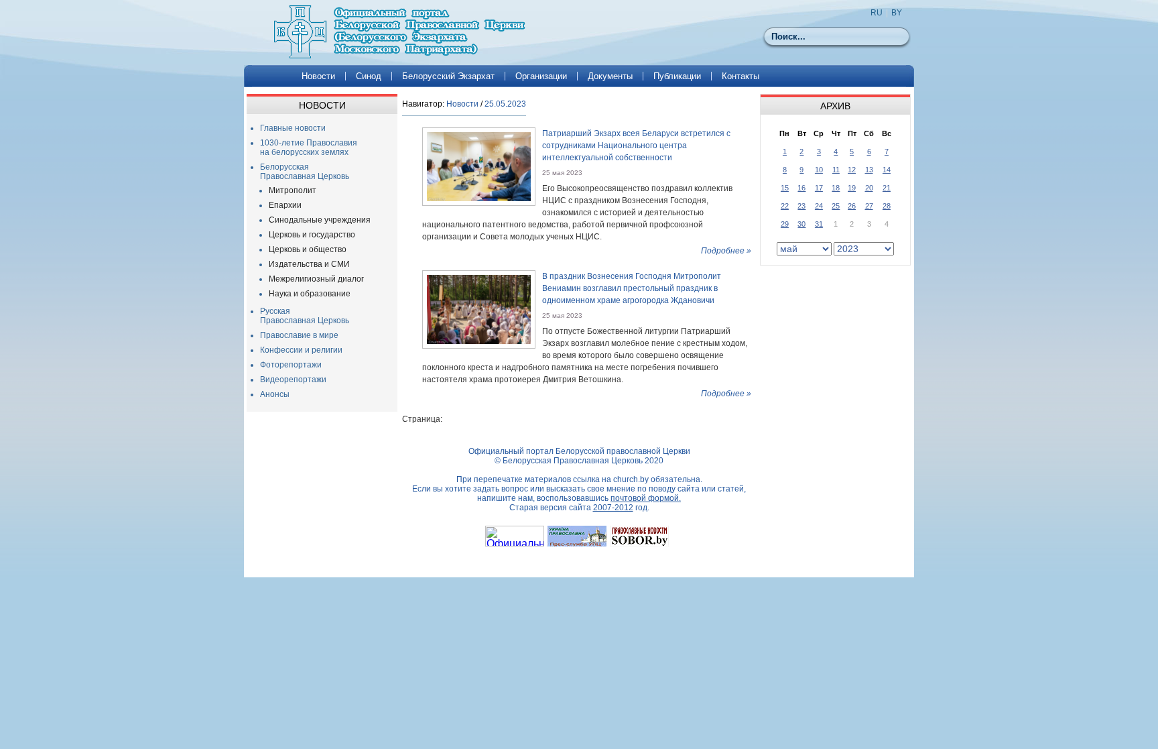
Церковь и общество (307, 249)
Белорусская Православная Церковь (304, 171)
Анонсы (275, 394)
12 (852, 170)
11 (836, 170)
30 (801, 224)
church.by (631, 479)
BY (896, 12)
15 (785, 188)
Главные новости (293, 128)
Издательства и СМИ (309, 264)
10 (819, 170)
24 (819, 206)
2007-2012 (613, 507)
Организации (541, 76)
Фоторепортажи (291, 364)
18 (836, 188)
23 (801, 206)
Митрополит (292, 190)
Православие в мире (299, 335)
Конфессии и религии (301, 350)
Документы (610, 76)
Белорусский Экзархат (448, 76)
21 (887, 188)
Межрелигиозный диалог (316, 279)
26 (852, 206)
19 (852, 188)
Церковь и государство (312, 234)
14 (887, 170)
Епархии (285, 205)
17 (819, 188)
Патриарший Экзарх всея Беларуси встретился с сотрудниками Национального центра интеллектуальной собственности (636, 145)
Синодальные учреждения (320, 220)
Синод (368, 76)
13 (869, 170)
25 (836, 206)
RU (877, 12)
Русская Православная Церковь (304, 315)
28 (887, 206)
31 (819, 224)
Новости (318, 76)
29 (785, 224)
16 (801, 188)
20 (869, 188)
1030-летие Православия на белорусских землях (308, 147)
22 (785, 206)
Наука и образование (309, 293)
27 (869, 206)
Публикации (677, 76)
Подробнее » (726, 250)
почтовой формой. (645, 498)
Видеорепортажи (293, 379)
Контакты (740, 76)
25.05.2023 (505, 104)
